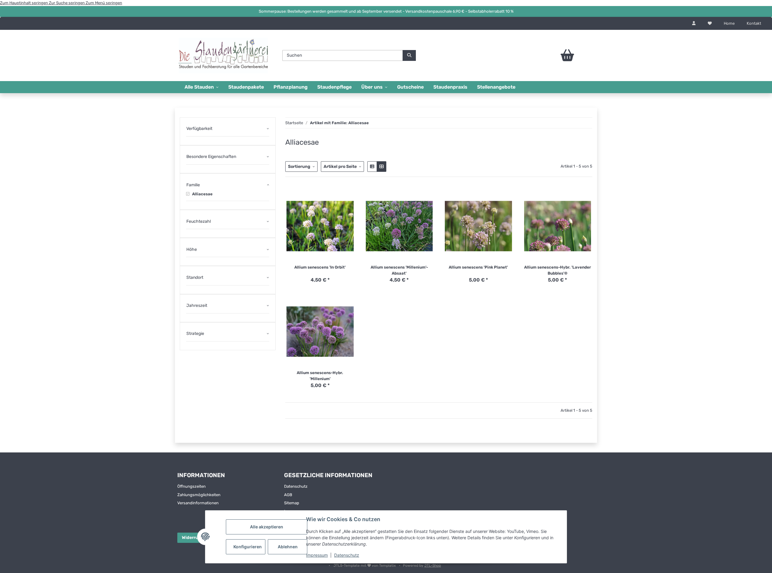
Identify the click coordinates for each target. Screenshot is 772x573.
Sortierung (299, 166)
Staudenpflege (334, 87)
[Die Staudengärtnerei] (223, 55)
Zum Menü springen (104, 3)
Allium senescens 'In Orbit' (320, 267)
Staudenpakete (246, 87)
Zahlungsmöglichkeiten (198, 495)
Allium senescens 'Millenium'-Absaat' (399, 270)
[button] (694, 23)
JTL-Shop (432, 565)
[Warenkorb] (550, 55)
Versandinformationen (198, 503)
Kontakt (754, 23)
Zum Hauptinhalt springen (24, 3)
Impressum (317, 555)
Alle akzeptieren (266, 526)
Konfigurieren (247, 546)
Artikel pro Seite (340, 166)
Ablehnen (288, 546)
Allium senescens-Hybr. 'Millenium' (320, 375)
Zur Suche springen (67, 3)
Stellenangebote (496, 87)
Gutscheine (410, 87)
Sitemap (291, 503)
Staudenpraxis (450, 87)
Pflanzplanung (291, 87)
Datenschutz (346, 555)
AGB (288, 495)
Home (729, 23)
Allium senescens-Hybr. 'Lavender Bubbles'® (557, 270)
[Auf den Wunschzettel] (349, 199)
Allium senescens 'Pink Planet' (478, 267)
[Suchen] (409, 55)
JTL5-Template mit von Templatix (365, 565)
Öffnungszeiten (191, 486)
